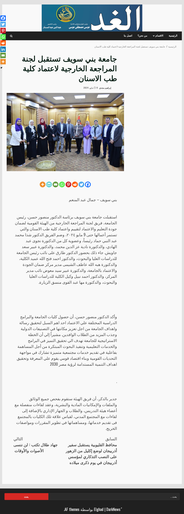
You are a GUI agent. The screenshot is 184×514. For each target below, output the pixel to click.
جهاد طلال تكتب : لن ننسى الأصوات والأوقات (35, 444)
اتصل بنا (128, 36)
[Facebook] (88, 184)
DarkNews (113, 509)
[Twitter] (81, 184)
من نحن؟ (142, 36)
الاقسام (159, 36)
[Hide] (1, 67)
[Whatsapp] (62, 184)
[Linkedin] (3, 49)
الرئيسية (173, 36)
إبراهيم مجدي (105, 87)
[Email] (55, 184)
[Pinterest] (68, 184)
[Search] (11, 36)
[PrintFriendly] (49, 184)
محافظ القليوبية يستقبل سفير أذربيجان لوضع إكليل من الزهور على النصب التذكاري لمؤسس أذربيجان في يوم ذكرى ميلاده (91, 450)
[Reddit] (75, 184)
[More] (42, 184)
